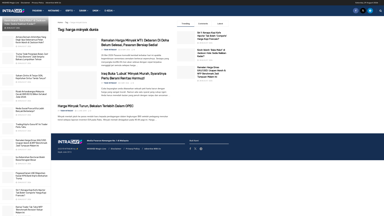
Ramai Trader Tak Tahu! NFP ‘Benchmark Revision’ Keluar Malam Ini (29, 210)
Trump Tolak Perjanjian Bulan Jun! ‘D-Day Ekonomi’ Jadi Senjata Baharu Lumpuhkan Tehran (32, 57)
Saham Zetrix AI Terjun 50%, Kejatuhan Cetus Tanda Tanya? (31, 77)
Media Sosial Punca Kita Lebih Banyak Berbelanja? (30, 109)
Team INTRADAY (110, 50)
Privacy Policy (38, 3)
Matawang (53, 10)
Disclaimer (25, 3)
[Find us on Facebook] (356, 10)
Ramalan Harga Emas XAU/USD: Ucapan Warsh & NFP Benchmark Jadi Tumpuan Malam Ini (31, 143)
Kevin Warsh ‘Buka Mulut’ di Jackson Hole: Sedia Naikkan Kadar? (211, 53)
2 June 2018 (81, 111)
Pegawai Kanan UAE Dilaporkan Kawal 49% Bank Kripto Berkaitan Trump (32, 176)
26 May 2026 (125, 50)
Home (60, 22)
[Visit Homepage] (13, 11)
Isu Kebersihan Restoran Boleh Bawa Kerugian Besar (30, 158)
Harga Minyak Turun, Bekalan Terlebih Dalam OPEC (95, 106)
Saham (82, 10)
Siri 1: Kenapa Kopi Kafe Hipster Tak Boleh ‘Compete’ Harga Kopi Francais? (31, 193)
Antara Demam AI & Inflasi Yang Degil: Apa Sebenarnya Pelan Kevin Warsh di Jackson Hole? (31, 40)
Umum (95, 10)
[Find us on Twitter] (363, 10)
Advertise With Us (53, 3)
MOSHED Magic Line (10, 3)
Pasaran (37, 10)
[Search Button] (381, 10)
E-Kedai (108, 10)
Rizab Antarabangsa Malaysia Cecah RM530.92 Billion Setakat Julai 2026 (31, 94)
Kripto (69, 10)
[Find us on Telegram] (370, 10)
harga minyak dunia (78, 22)
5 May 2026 (124, 83)
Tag (66, 22)
